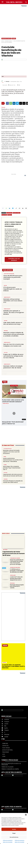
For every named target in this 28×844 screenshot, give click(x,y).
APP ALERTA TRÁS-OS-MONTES (11, 807)
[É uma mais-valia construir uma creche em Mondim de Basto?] (14, 391)
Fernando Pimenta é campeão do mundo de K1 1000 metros (13, 481)
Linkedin (6, 723)
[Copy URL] (20, 103)
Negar (14, 833)
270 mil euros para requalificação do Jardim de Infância (12, 289)
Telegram (6, 730)
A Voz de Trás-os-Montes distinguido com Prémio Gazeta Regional (13, 666)
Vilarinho (9, 214)
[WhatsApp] (10, 103)
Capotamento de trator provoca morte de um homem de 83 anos (12, 475)
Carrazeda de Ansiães (15, 558)
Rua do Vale (4, 214)
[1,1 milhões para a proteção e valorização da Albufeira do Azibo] (5, 569)
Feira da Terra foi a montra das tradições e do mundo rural (13, 345)
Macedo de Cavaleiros (15, 567)
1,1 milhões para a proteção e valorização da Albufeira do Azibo (17, 570)
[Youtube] (2, 737)
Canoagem (6, 479)
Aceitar (14, 829)
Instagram (6, 721)
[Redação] (2, 81)
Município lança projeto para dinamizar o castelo (17, 586)
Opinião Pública (6, 403)
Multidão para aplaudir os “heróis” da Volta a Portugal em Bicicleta (13, 312)
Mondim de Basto (6, 38)
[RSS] (2, 726)
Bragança (6, 330)
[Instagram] (2, 722)
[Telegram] (17, 103)
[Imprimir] (22, 208)
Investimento (9, 212)
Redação (7, 81)
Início (2, 41)
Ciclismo (5, 320)
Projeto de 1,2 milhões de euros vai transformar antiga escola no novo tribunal (13, 356)
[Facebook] (7, 103)
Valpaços (5, 472)
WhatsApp (6, 734)
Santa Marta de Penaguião (9, 273)
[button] (26, 814)
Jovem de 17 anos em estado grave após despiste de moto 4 (16, 578)
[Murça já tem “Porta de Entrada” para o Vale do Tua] (14, 413)
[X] (2, 732)
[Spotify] (2, 728)
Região (14, 38)
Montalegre (13, 575)
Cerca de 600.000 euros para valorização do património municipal (12, 277)
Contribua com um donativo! (14, 259)
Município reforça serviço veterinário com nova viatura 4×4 (12, 300)
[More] (26, 208)
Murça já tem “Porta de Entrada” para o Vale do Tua (13, 423)
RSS (5, 726)
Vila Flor (5, 352)
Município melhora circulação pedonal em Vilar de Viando (12, 367)
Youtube (6, 736)
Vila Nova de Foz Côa (8, 448)
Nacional (4, 662)
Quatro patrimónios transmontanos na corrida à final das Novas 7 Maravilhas (12, 460)
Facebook (6, 719)
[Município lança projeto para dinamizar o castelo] (5, 585)
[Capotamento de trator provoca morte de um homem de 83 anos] (13, 542)
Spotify (6, 728)
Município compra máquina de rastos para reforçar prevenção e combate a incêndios (13, 334)
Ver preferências (14, 837)
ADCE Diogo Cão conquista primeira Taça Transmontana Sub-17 (11, 468)
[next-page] (5, 374)
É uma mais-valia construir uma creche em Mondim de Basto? (13, 401)
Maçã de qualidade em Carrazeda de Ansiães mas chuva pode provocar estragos (16, 562)
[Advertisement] (14, 19)
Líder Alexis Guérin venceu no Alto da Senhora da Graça (12, 323)
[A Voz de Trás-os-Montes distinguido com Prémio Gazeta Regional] (13, 655)
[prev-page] (3, 374)
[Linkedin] (14, 103)
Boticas (5, 285)
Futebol (5, 464)
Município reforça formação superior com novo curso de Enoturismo (11, 452)
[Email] (23, 103)
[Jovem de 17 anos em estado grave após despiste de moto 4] (5, 577)
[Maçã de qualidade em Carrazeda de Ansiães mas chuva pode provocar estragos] (5, 560)
